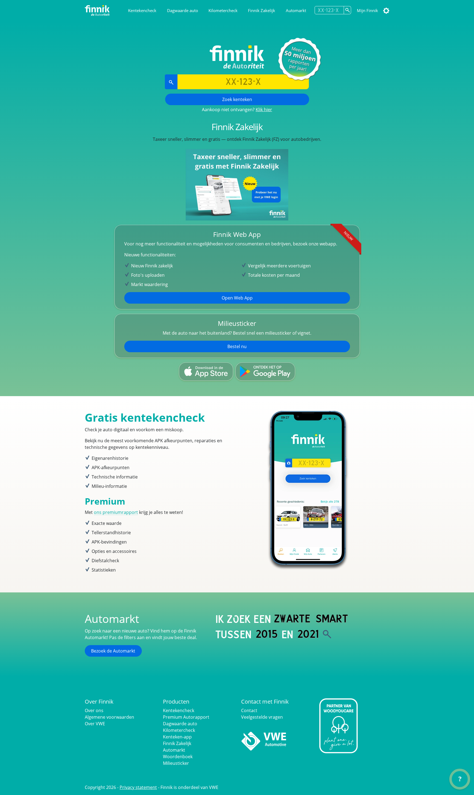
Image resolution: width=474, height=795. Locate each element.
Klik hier (264, 110)
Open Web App (237, 298)
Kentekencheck (142, 10)
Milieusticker (176, 763)
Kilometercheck (223, 10)
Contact (249, 710)
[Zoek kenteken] (347, 10)
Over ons (94, 710)
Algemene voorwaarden (109, 717)
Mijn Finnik (367, 10)
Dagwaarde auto (182, 10)
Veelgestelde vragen (262, 717)
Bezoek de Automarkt (113, 651)
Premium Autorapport (186, 717)
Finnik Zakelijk (261, 10)
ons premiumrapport (116, 512)
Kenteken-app (177, 737)
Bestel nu (237, 346)
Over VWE (95, 724)
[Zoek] (327, 634)
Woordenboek (178, 757)
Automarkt (296, 10)
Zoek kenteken (237, 99)
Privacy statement (138, 787)
